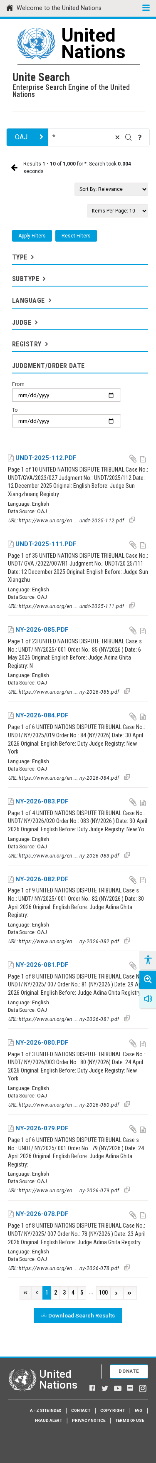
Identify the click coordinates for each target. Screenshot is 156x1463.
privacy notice (88, 1420)
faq (138, 1410)
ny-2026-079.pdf (42, 1128)
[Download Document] (133, 458)
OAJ (21, 137)
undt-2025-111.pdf (46, 544)
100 (103, 1292)
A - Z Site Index (45, 1410)
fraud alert (48, 1420)
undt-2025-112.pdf (46, 458)
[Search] (128, 137)
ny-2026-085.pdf (42, 629)
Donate (129, 1371)
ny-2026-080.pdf (42, 1042)
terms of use (129, 1420)
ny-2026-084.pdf (42, 715)
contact (80, 1410)
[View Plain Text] (143, 458)
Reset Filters (76, 236)
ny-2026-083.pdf (42, 801)
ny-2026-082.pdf (42, 879)
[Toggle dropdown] (31, 257)
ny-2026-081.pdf (42, 965)
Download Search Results (81, 1315)
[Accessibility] (147, 960)
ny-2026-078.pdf (42, 1214)
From (18, 384)
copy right (112, 1410)
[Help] (139, 137)
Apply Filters (32, 236)
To (15, 410)
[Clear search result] (117, 137)
